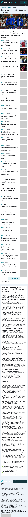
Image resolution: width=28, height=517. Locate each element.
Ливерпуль (22, 488)
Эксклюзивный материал (8, 452)
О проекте (3, 492)
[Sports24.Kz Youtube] (19, 481)
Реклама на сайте (5, 493)
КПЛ (13, 5)
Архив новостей (5, 281)
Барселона (7, 488)
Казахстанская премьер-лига (9, 306)
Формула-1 (16, 484)
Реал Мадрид (4, 489)
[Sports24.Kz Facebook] (14, 481)
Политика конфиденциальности (18, 492)
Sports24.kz (3, 7)
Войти (24, 2)
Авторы (23, 494)
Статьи (12, 486)
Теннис (6, 484)
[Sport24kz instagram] (25, 481)
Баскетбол (10, 484)
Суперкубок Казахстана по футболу (10, 314)
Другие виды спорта (6, 486)
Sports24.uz (4, 495)
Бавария (14, 489)
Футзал (2, 484)
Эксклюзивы (18, 5)
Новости (3, 5)
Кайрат (2, 488)
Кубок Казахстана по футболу (9, 311)
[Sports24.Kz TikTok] (22, 481)
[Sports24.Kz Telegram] (16, 481)
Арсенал (10, 489)
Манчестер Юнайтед (15, 488)
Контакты (8, 492)
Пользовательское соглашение (17, 493)
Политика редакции (17, 494)
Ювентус (18, 489)
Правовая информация (6, 494)
